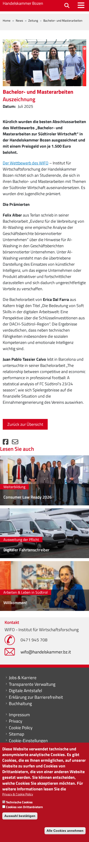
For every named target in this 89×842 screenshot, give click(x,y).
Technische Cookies (19, 802)
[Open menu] (81, 5)
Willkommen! (15, 603)
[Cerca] (67, 6)
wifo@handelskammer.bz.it (46, 651)
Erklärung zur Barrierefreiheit (36, 697)
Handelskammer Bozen (23, 3)
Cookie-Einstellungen (28, 740)
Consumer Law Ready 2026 (27, 497)
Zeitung (33, 20)
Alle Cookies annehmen (65, 830)
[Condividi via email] (15, 443)
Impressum (19, 714)
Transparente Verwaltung (32, 684)
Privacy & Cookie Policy (17, 794)
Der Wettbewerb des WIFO (25, 163)
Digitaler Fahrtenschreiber (26, 550)
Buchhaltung (20, 703)
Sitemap (16, 734)
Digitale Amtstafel (25, 690)
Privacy (15, 721)
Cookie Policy (20, 727)
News (19, 20)
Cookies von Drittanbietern (24, 806)
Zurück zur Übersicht (25, 424)
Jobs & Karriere (23, 677)
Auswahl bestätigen (19, 816)
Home (6, 20)
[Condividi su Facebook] (5, 443)
